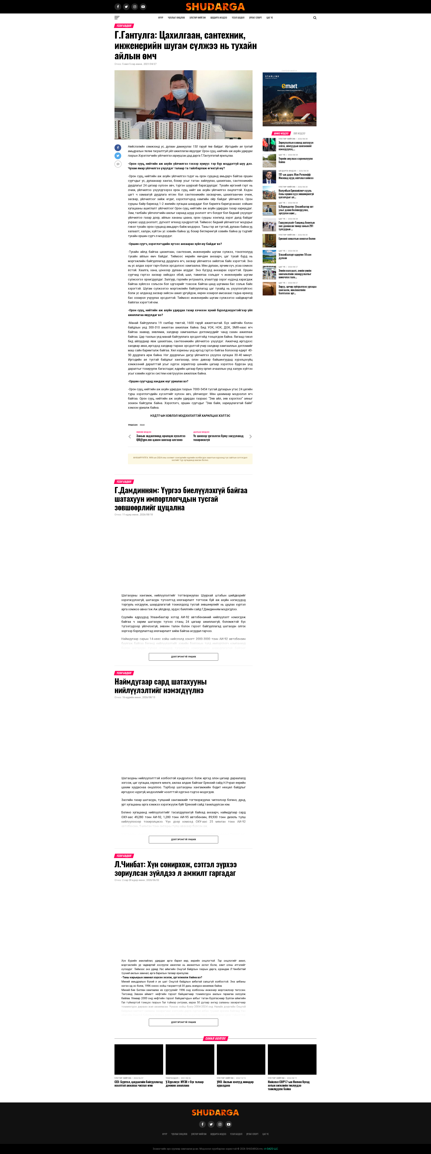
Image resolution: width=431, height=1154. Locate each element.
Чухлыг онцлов (176, 17)
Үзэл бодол (238, 17)
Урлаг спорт (255, 17)
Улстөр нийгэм (198, 17)
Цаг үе (270, 17)
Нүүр (160, 17)
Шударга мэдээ (218, 17)
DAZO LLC (272, 1148)
